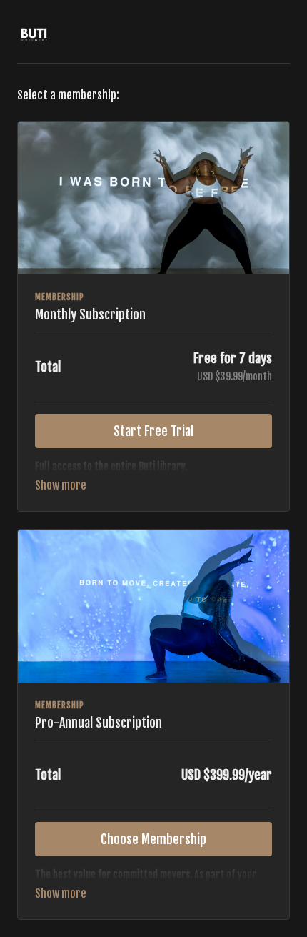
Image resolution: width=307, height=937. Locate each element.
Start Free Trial (153, 431)
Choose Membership (153, 839)
